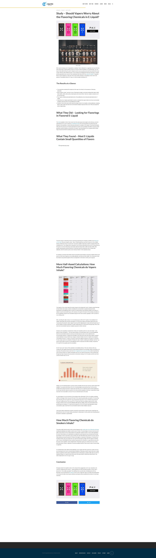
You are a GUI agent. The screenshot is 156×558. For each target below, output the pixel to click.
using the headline (89, 74)
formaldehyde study (75, 123)
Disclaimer (94, 553)
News (105, 3)
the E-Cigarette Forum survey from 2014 (82, 351)
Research (63, 10)
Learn (101, 3)
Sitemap (104, 553)
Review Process (82, 553)
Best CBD (91, 3)
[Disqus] (78, 522)
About (76, 553)
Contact (88, 553)
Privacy (99, 553)
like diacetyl (71, 472)
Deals (109, 3)
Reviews (96, 3)
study (59, 122)
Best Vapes (85, 3)
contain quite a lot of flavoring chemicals (90, 429)
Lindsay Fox (58, 10)
